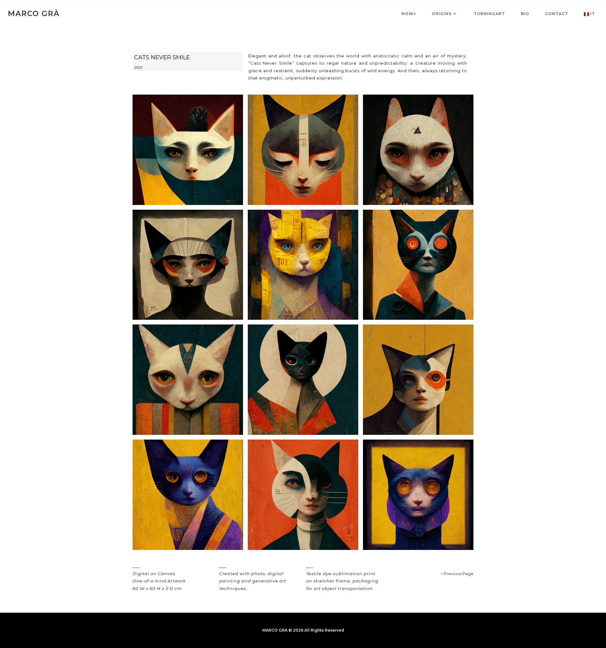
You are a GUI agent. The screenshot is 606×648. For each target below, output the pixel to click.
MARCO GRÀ (34, 13)
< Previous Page (457, 573)
